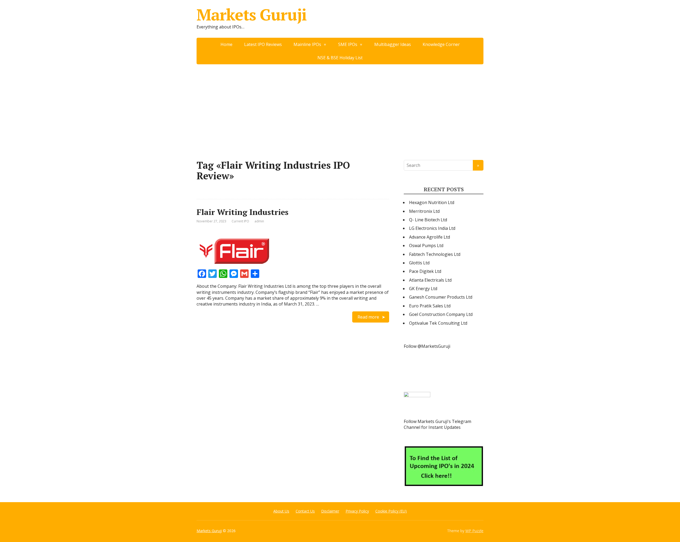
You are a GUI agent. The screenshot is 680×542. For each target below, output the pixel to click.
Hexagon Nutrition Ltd (431, 202)
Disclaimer (330, 511)
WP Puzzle (474, 530)
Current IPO (240, 221)
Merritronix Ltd (424, 211)
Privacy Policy (357, 511)
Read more (368, 317)
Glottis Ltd (419, 263)
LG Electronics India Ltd (432, 228)
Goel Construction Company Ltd (441, 314)
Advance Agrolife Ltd (429, 237)
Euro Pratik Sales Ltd (429, 306)
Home (226, 44)
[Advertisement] (340, 104)
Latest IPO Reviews (263, 44)
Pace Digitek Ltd (425, 271)
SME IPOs (347, 44)
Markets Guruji (252, 14)
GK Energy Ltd (423, 288)
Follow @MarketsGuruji (427, 346)
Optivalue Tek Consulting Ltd (438, 323)
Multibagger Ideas (392, 44)
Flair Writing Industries (242, 212)
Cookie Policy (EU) (391, 511)
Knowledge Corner (441, 44)
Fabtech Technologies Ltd (434, 254)
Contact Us (305, 511)
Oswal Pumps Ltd (426, 245)
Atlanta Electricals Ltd (430, 280)
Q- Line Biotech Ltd (428, 220)
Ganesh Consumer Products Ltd (440, 297)
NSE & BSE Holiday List (340, 58)
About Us (281, 511)
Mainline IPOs (307, 44)
